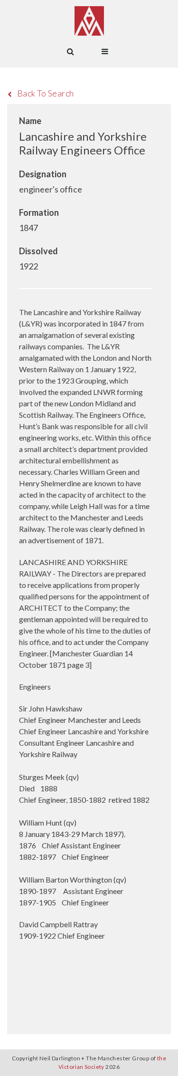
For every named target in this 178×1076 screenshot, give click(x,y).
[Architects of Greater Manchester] (89, 21)
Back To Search (45, 93)
